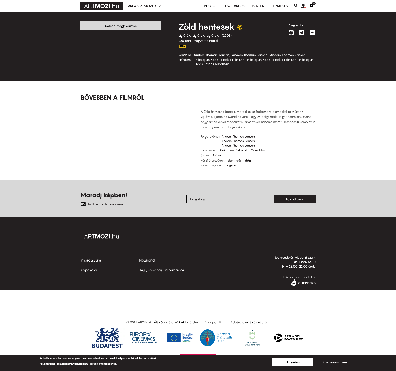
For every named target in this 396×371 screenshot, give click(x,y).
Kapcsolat (89, 270)
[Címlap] (101, 6)
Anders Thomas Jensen (211, 55)
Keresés (297, 6)
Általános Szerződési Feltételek (176, 322)
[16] (239, 28)
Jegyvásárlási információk (162, 270)
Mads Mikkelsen (232, 59)
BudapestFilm (214, 322)
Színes (217, 155)
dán (230, 160)
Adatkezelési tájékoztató (249, 322)
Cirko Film (227, 150)
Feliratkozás (295, 199)
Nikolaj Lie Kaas (206, 59)
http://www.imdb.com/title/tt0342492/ (182, 46)
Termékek (279, 6)
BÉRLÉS (258, 6)
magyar (230, 165)
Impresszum (90, 260)
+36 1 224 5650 (304, 262)
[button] (305, 6)
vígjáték (184, 35)
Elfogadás (292, 362)
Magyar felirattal (205, 40)
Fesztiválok (234, 6)
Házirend (147, 260)
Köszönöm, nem (335, 362)
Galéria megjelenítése (121, 26)
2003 (227, 35)
